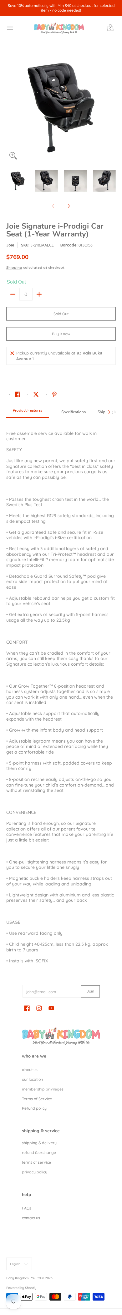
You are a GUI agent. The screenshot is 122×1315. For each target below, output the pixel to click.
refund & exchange (39, 1152)
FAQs (26, 1208)
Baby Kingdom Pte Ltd (23, 1278)
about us (30, 1069)
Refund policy (34, 1108)
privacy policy (34, 1172)
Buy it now (61, 334)
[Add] (39, 294)
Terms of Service (37, 1098)
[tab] (27, 412)
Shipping (14, 267)
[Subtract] (12, 294)
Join (90, 991)
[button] (110, 28)
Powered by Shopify (21, 1287)
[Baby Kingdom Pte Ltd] (59, 28)
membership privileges (43, 1089)
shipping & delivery (39, 1142)
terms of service (36, 1162)
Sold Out (61, 313)
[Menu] (9, 28)
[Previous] (11, 108)
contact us (31, 1217)
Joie (10, 245)
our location (32, 1079)
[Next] (111, 108)
